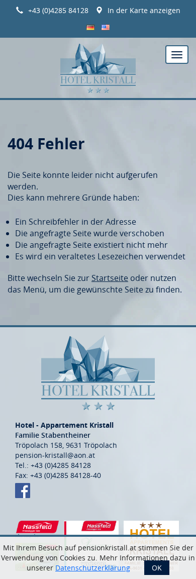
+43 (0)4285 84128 (58, 10)
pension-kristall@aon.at (55, 455)
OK (157, 567)
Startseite (109, 277)
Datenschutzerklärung (92, 567)
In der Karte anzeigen (144, 10)
